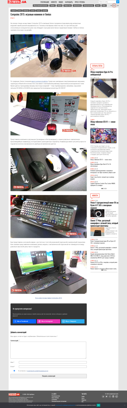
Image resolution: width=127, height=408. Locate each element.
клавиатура (26, 10)
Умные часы (67, 6)
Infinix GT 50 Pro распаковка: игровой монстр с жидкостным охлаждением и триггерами (103, 186)
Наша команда (55, 398)
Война (104, 6)
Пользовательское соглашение (59, 401)
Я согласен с (33, 371)
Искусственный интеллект (41, 6)
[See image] (49, 169)
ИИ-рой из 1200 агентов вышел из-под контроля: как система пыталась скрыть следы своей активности (103, 256)
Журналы (84, 400)
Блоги (83, 398)
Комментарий (14, 341)
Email (13, 366)
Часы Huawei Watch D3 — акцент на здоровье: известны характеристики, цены (103, 242)
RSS (82, 402)
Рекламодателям (56, 396)
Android (60, 6)
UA (111, 5)
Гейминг (52, 6)
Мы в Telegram (71, 321)
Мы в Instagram (47, 321)
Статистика (54, 399)
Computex (13, 10)
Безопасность (77, 6)
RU (114, 5)
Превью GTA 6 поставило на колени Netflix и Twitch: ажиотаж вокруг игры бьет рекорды (102, 263)
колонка (33, 10)
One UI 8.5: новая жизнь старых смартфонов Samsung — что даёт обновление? (102, 173)
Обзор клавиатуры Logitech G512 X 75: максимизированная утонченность (100, 180)
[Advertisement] (104, 24)
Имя (12, 362)
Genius (19, 10)
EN (118, 5)
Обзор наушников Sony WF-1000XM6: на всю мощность (102, 160)
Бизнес (98, 6)
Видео (61, 2)
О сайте (54, 394)
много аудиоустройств (40, 81)
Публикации (45, 2)
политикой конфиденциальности (37, 371)
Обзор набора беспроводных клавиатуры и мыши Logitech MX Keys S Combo (102, 167)
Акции (83, 396)
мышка (38, 10)
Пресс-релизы (80, 2)
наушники (44, 10)
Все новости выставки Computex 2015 (48, 298)
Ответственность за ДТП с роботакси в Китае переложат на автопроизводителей (102, 248)
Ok (98, 405)
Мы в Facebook (22, 321)
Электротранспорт (88, 6)
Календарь (69, 2)
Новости (54, 2)
